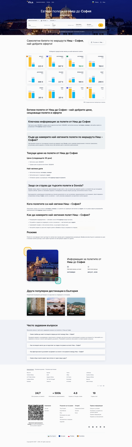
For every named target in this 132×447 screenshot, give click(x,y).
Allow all (86, 228)
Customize (65, 228)
